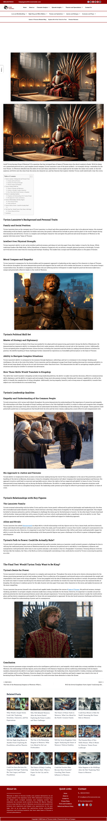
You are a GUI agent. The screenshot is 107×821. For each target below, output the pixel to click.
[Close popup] (83, 398)
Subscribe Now (74, 412)
